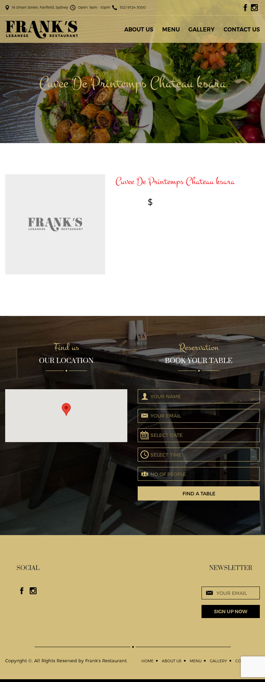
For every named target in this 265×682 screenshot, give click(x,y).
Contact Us (242, 29)
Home (147, 660)
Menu (171, 29)
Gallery (201, 29)
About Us (138, 29)
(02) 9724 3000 (133, 7)
